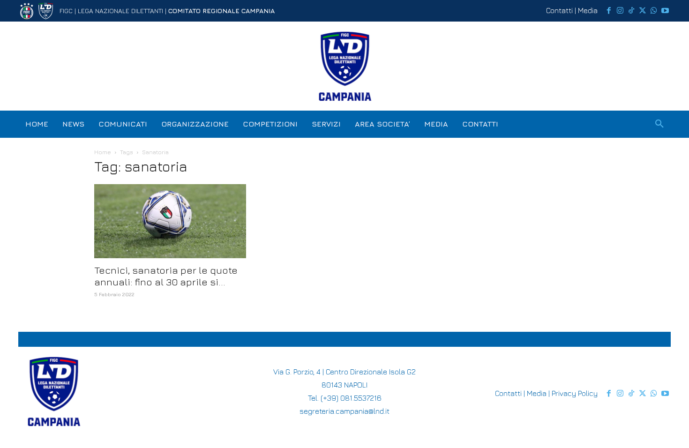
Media (588, 10)
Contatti (559, 10)
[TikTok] (631, 10)
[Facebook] (608, 10)
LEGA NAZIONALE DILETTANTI (120, 11)
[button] (659, 124)
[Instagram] (620, 10)
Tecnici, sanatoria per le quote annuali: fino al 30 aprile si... (166, 276)
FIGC (66, 11)
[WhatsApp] (653, 10)
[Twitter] (642, 10)
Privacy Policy (575, 393)
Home (102, 152)
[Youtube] (665, 10)
